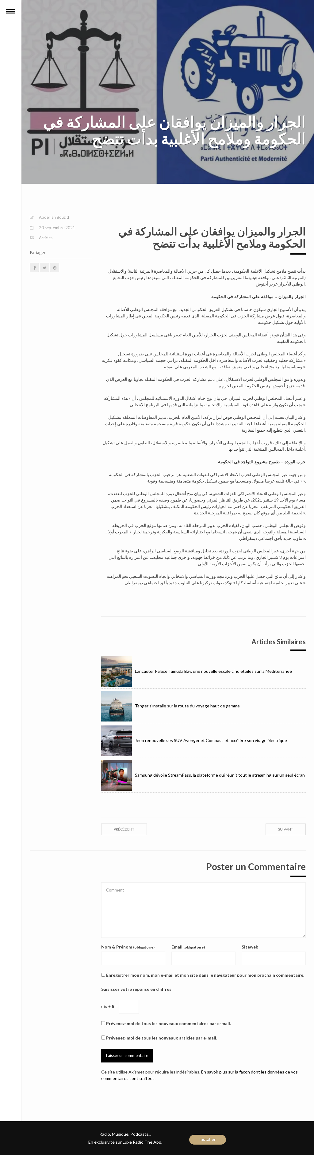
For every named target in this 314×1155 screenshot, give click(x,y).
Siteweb (250, 946)
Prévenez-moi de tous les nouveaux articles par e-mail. (161, 1037)
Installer (207, 1139)
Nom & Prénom (128, 946)
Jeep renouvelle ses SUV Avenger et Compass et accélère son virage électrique (211, 740)
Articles (45, 237)
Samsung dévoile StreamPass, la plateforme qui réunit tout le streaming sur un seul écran (220, 775)
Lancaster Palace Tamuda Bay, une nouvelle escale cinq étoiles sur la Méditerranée (213, 671)
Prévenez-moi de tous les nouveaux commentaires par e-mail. (168, 1023)
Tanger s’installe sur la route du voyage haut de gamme (187, 705)
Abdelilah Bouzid (54, 217)
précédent (124, 829)
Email (188, 946)
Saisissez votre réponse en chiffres (136, 989)
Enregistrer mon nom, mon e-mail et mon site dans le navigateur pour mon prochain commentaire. (205, 975)
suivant (285, 829)
